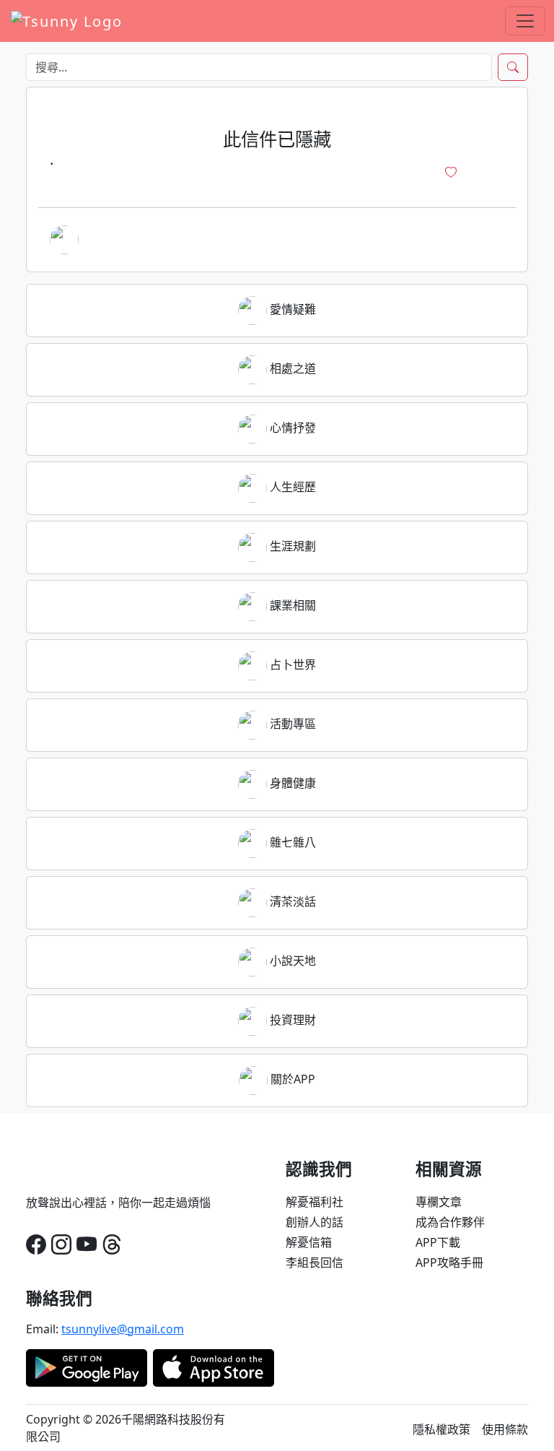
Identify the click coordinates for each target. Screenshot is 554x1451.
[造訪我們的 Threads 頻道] (112, 1243)
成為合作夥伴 (450, 1222)
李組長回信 (314, 1262)
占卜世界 (291, 664)
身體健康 (291, 783)
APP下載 (438, 1242)
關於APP (291, 1079)
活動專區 (291, 724)
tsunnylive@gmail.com (122, 1329)
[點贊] (450, 173)
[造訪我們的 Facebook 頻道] (36, 1243)
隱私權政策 (441, 1429)
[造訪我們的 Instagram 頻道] (61, 1243)
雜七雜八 (291, 842)
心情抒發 (291, 428)
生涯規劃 (291, 546)
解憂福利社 (314, 1202)
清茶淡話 (291, 901)
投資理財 (291, 1020)
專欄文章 (439, 1202)
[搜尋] (513, 67)
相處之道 (291, 368)
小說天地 (291, 961)
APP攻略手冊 (449, 1262)
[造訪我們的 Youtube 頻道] (86, 1243)
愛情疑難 (291, 309)
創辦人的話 (314, 1222)
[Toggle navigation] (525, 21)
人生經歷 (291, 487)
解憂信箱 (309, 1242)
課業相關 (291, 605)
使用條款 (505, 1429)
